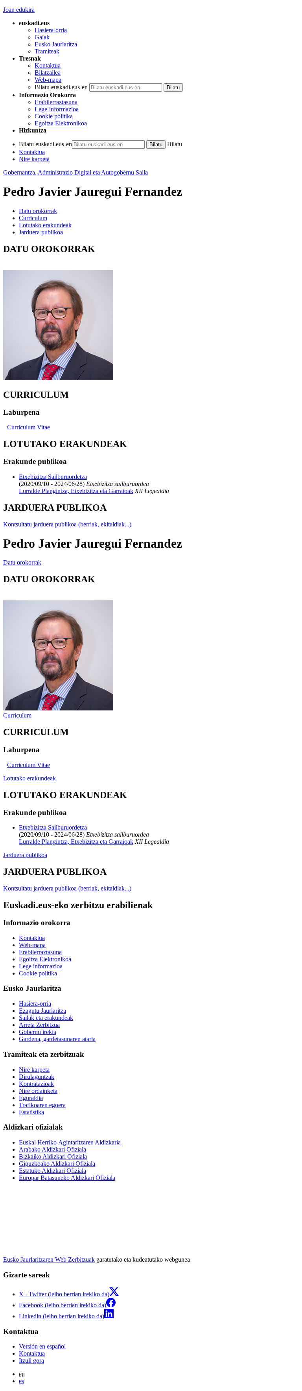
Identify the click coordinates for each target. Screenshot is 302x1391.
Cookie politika (54, 116)
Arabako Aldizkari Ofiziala (52, 1149)
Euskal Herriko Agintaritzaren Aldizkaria (70, 1142)
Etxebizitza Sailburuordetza (53, 476)
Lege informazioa (41, 966)
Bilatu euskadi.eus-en (61, 87)
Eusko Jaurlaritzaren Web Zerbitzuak (49, 1259)
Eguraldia (31, 1098)
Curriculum (17, 715)
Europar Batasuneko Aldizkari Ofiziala (67, 1177)
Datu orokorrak (22, 562)
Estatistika (31, 1112)
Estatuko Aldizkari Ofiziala (52, 1170)
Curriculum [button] (33, 218)
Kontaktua (48, 65)
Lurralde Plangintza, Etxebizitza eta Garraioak (76, 491)
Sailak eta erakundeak (46, 1017)
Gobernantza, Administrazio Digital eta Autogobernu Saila (75, 172)
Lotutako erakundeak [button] (45, 225)
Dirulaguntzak (36, 1076)
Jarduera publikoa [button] (41, 232)
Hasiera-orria (51, 30)
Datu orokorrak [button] (38, 211)
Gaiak (42, 37)
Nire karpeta (34, 159)
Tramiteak (47, 51)
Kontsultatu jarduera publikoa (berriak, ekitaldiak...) (67, 524)
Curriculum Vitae (28, 427)
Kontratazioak (36, 1083)
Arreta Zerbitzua (39, 1024)
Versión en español (42, 1346)
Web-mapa (48, 79)
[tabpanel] (151, 313)
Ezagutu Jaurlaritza (42, 1010)
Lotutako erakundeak (29, 778)
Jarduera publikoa (25, 855)
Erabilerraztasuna (56, 102)
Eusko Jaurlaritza (56, 44)
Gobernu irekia (37, 1032)
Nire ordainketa (38, 1090)
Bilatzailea (48, 72)
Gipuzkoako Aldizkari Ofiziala (57, 1163)
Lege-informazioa (57, 109)
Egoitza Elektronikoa (61, 123)
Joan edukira (19, 9)
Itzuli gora (31, 1360)
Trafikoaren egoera (42, 1105)
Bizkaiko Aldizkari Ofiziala (53, 1156)
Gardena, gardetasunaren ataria (57, 1039)
